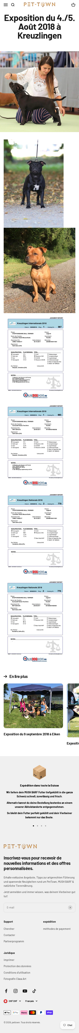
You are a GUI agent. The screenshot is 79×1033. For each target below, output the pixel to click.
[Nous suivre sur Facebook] (6, 990)
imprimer (9, 959)
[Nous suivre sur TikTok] (34, 990)
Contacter (9, 935)
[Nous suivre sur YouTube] (24, 990)
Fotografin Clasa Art (15, 978)
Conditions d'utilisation (17, 972)
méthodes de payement (57, 928)
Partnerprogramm (14, 941)
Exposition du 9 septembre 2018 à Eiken (32, 734)
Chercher (9, 928)
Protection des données (17, 966)
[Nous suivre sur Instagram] (15, 990)
